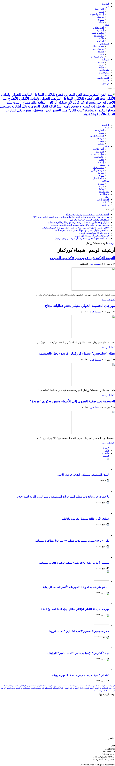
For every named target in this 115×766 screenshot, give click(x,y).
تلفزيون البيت (103, 78)
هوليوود (112, 685)
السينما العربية (15, 688)
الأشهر (106, 450)
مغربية (101, 62)
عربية (101, 65)
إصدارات (100, 30)
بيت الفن (108, 688)
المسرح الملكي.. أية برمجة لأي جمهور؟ (91, 235)
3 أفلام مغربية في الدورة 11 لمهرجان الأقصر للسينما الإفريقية (75, 587)
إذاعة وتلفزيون (97, 14)
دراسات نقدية (97, 33)
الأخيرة (106, 448)
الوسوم (106, 456)
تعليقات (105, 453)
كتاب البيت (99, 35)
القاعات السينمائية (41, 688)
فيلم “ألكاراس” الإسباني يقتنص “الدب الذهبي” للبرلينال (78, 653)
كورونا (50, 685)
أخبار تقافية (98, 27)
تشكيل (101, 22)
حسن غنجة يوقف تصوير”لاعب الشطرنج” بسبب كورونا (79, 631)
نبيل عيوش (96, 685)
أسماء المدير (105, 690)
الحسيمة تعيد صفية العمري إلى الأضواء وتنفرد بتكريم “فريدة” (72, 401)
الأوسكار (112, 690)
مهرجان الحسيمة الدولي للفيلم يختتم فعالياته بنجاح (80, 306)
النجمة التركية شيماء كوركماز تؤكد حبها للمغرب (82, 258)
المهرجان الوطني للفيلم (97, 688)
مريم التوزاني (56, 685)
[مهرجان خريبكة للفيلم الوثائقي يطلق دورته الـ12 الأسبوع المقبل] (101, 602)
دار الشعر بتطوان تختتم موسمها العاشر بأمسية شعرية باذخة (82, 230)
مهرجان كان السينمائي (85, 685)
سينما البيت (104, 72)
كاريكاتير (105, 80)
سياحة (101, 51)
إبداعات (100, 41)
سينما (101, 11)
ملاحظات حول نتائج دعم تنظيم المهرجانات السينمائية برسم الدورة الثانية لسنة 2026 (71, 217)
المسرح (66, 688)
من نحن (105, 83)
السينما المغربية (25, 688)
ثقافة (107, 25)
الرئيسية (105, 3)
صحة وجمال (98, 46)
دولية (101, 67)
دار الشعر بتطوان (8, 685)
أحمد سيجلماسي (95, 690)
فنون (107, 6)
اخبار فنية (99, 9)
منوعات (105, 59)
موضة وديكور (97, 49)
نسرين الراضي (105, 685)
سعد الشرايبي (31, 685)
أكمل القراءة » (108, 299)
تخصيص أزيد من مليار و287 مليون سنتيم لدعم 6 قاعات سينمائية (79, 225)
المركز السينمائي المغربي (55, 688)
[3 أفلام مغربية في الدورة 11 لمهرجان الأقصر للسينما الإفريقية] (101, 580)
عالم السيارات (97, 57)
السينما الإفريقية (6, 688)
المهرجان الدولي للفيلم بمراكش (79, 688)
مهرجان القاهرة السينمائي (69, 685)
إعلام (107, 75)
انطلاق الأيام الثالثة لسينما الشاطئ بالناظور (89, 220)
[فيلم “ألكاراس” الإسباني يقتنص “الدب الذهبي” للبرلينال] (101, 646)
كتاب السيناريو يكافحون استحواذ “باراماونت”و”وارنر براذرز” (82, 238)
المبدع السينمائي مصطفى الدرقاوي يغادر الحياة (87, 214)
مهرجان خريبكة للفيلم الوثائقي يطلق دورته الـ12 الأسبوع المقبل (74, 608)
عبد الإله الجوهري (42, 685)
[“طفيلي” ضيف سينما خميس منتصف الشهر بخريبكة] (101, 668)
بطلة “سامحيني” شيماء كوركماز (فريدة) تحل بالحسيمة (77, 353)
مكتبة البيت (104, 70)
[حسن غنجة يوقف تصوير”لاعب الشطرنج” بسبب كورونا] (101, 624)
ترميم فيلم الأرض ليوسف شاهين (94, 233)
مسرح (101, 19)
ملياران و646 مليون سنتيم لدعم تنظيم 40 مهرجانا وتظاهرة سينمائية (78, 222)
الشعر (33, 688)
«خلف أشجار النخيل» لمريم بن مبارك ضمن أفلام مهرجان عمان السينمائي (75, 228)
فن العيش (104, 43)
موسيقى (100, 17)
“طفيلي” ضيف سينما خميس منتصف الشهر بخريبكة (80, 675)
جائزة (113, 688)
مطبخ (101, 54)
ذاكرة (101, 38)
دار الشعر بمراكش (20, 685)
